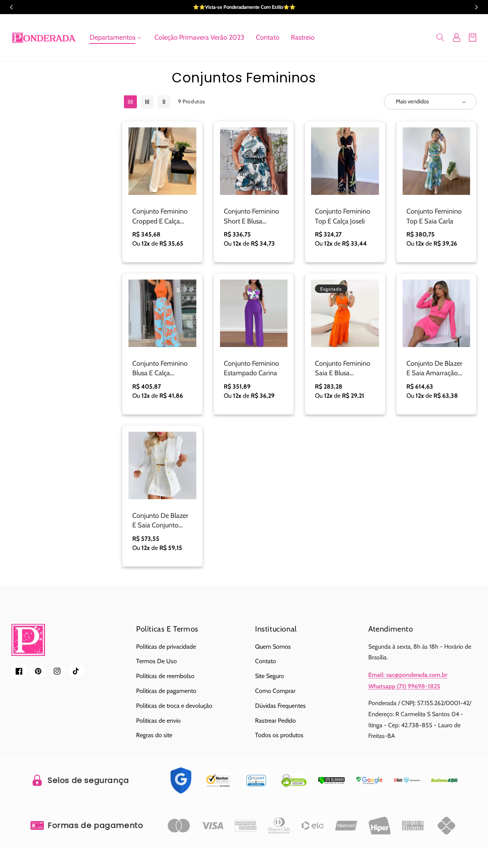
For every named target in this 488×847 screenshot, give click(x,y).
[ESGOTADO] (362, 325)
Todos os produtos (279, 735)
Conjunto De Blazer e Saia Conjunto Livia (160, 520)
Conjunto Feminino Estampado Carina (251, 368)
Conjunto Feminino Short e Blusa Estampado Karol (251, 216)
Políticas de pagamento (166, 690)
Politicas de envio (158, 720)
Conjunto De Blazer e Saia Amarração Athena (434, 368)
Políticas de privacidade (166, 646)
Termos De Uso (156, 661)
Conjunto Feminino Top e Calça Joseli (342, 216)
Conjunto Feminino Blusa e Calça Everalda (160, 368)
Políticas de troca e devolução (174, 705)
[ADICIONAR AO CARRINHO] (179, 173)
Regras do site (154, 735)
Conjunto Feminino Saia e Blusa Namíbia (342, 368)
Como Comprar (275, 690)
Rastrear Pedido (275, 720)
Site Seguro (269, 676)
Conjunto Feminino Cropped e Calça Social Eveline (160, 216)
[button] (116, 37)
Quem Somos (273, 646)
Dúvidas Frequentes (280, 705)
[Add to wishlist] (179, 138)
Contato (265, 661)
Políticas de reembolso (165, 676)
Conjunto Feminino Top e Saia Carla (434, 216)
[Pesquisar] (440, 37)
